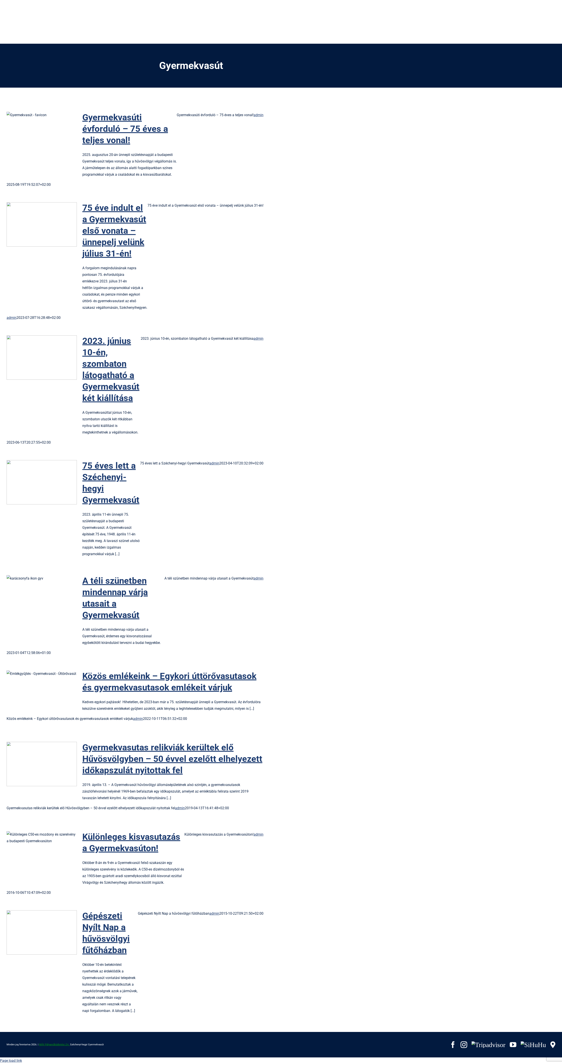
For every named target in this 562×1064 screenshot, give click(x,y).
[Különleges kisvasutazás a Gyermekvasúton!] (42, 853)
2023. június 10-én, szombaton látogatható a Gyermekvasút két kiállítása (34, 357)
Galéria (49, 134)
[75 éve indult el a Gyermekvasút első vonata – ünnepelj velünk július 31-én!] (42, 224)
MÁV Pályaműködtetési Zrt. (54, 1044)
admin (258, 115)
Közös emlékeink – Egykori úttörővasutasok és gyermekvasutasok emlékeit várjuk (34, 693)
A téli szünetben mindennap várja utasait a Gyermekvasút (34, 597)
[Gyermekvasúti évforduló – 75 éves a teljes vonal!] (42, 134)
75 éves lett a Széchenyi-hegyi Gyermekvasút (34, 482)
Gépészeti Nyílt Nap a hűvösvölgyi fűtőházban (34, 932)
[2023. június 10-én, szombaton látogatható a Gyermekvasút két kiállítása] (42, 357)
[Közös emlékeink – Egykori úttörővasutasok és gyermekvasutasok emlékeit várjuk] (42, 692)
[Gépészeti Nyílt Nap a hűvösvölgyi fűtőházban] (42, 932)
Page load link (11, 1061)
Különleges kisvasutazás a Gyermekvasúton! (34, 853)
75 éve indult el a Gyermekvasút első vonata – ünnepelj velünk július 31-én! (34, 224)
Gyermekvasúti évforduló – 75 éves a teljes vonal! (34, 134)
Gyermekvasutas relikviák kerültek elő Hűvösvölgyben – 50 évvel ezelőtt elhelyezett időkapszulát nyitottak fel (34, 764)
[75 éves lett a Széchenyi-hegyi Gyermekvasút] (42, 482)
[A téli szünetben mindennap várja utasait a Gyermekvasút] (42, 597)
